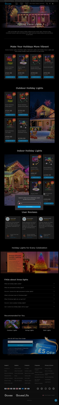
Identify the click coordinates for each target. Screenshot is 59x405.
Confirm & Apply (29, 206)
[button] (29, 203)
